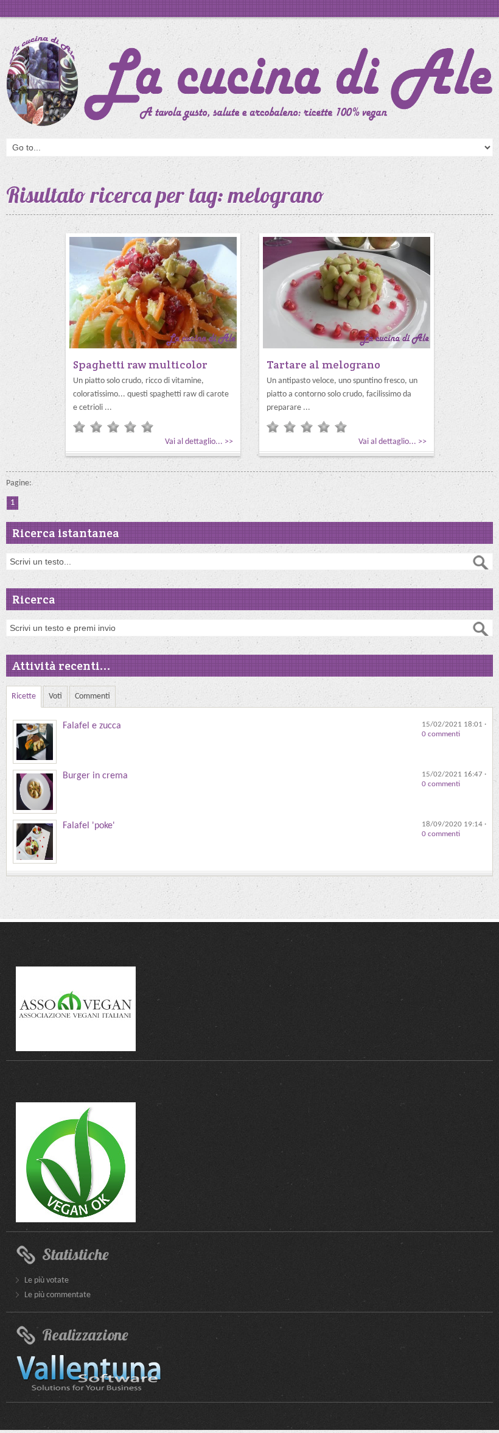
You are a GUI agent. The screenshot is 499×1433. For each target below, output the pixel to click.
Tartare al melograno (323, 364)
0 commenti (441, 734)
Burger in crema (95, 776)
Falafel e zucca (92, 726)
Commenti (92, 696)
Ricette (24, 696)
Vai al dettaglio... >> (199, 441)
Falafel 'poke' (89, 826)
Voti (55, 696)
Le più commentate (57, 1295)
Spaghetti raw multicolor (140, 364)
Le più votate (46, 1280)
